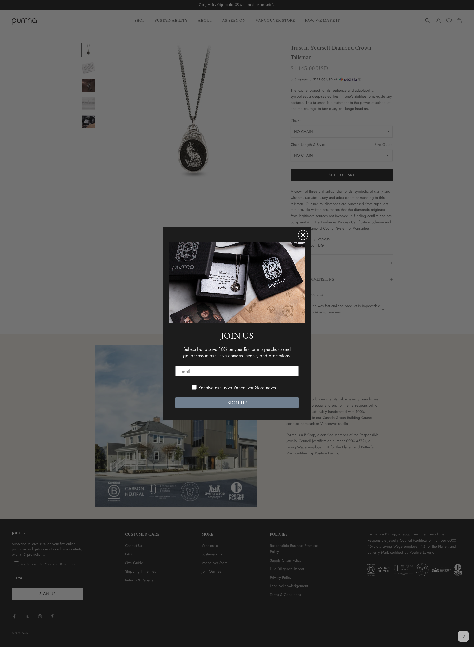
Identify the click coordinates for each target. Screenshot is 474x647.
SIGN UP (237, 402)
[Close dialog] (303, 235)
